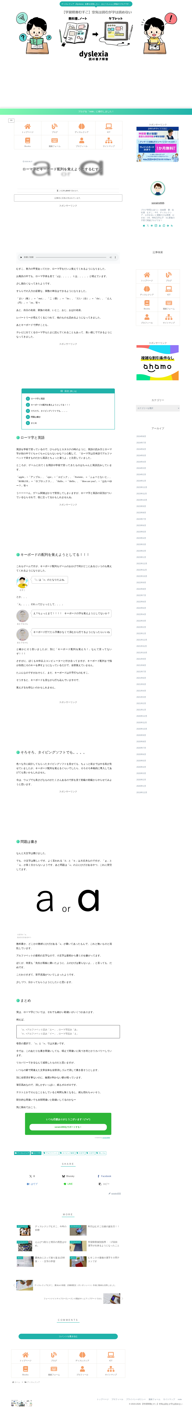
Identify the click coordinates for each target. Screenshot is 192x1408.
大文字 (81, 1153)
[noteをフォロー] (164, 225)
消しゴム (102, 1153)
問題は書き (36, 417)
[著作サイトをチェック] (144, 225)
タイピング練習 (68, 1153)
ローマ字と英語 (38, 398)
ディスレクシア (23, 1153)
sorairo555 (106, 1137)
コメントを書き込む (68, 1336)
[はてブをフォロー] (152, 225)
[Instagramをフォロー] (156, 225)
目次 (67, 391)
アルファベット (52, 1153)
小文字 (91, 1153)
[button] (104, 1184)
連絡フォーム (154, 1399)
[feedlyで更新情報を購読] (168, 225)
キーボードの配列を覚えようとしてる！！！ (50, 405)
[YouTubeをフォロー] (160, 225)
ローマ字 (37, 1153)
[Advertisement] (96, 87)
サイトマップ (169, 1399)
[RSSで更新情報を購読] (172, 225)
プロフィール (117, 1399)
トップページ (103, 1399)
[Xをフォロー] (148, 225)
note (180, 1399)
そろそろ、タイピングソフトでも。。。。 (49, 411)
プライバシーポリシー (136, 1399)
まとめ (34, 423)
